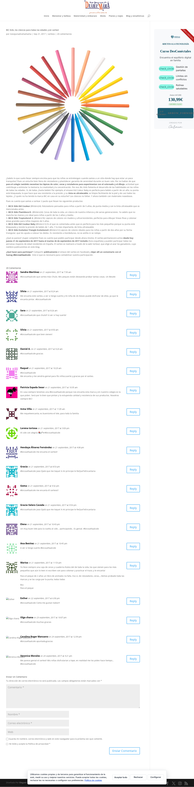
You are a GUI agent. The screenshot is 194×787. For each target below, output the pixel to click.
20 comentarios (64, 34)
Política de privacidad (38, 743)
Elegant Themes (27, 782)
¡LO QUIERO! (175, 113)
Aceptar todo (120, 777)
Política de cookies (93, 780)
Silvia (23, 329)
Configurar (155, 777)
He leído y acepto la (29, 743)
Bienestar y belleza (61, 16)
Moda (103, 16)
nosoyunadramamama (20, 34)
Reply (133, 275)
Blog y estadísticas (135, 16)
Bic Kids (83, 187)
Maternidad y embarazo (85, 16)
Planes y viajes (116, 16)
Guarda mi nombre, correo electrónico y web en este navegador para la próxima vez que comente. (56, 738)
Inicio (46, 16)
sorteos (51, 34)
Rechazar (138, 777)
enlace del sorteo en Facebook (74, 252)
